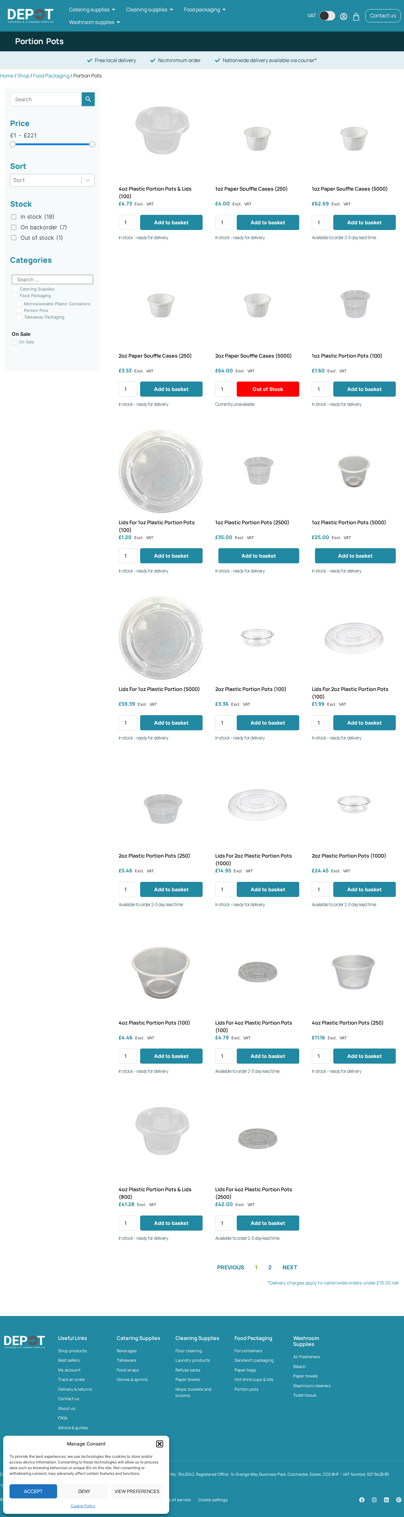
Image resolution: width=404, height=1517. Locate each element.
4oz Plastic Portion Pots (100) (154, 1022)
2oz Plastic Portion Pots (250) (154, 855)
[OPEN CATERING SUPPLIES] (113, 9)
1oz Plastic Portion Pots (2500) (252, 522)
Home (7, 75)
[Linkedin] (386, 1499)
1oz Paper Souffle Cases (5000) (350, 188)
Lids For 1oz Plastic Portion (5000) (159, 689)
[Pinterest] (398, 1499)
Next (289, 1267)
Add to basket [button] (171, 222)
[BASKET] (356, 17)
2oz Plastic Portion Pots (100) (251, 689)
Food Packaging (51, 75)
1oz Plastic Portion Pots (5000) (349, 522)
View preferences (137, 1491)
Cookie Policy (83, 1505)
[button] (160, 1444)
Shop (23, 75)
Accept (33, 1491)
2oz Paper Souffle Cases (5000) (253, 355)
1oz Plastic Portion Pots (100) (347, 355)
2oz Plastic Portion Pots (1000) (349, 855)
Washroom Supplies (306, 1341)
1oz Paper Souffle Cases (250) (251, 188)
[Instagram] (374, 1499)
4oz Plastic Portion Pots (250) (348, 1022)
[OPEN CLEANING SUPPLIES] (171, 9)
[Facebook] (361, 1499)
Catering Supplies (138, 1338)
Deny (84, 1491)
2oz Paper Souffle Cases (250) (155, 355)
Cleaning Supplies (197, 1338)
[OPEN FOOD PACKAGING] (224, 9)
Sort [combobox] (19, 180)
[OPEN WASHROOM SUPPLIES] (118, 22)
